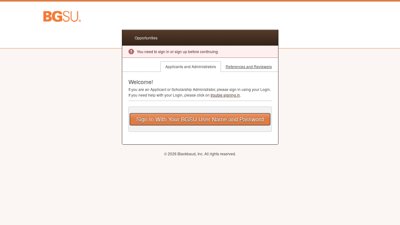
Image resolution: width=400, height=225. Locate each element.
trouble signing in (225, 95)
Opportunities (146, 37)
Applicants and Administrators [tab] (190, 66)
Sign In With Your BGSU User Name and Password (200, 119)
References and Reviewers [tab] (249, 66)
